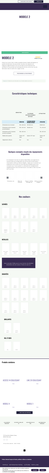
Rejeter (42, 470)
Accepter (35, 470)
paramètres (12, 471)
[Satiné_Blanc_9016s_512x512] (15, 208)
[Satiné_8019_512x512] (43, 208)
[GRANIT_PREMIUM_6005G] (5, 290)
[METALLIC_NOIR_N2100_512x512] (24, 243)
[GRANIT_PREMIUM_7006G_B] (24, 290)
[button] (38, 57)
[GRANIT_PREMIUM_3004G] (5, 278)
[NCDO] (16, 342)
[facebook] (4, 440)
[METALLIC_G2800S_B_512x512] (34, 243)
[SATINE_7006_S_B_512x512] (24, 221)
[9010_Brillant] (5, 208)
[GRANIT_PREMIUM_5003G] (34, 278)
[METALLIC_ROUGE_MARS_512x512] (43, 243)
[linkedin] (7, 440)
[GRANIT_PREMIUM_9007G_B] (34, 290)
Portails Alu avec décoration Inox (14, 80)
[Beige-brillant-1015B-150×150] (7, 323)
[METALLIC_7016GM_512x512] (15, 243)
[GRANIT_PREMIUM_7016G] (5, 302)
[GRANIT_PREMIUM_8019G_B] (15, 302)
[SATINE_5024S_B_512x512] (34, 221)
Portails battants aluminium (26, 80)
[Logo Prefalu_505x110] (9, 5)
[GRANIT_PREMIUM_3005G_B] (15, 278)
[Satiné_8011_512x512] (15, 221)
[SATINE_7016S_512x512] (34, 208)
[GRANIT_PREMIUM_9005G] (24, 302)
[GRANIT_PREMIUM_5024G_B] (24, 278)
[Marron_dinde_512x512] (5, 221)
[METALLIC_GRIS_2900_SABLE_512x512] (5, 243)
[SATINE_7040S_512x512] (24, 208)
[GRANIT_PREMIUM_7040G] (43, 290)
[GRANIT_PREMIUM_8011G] (15, 290)
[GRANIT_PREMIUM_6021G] (43, 278)
